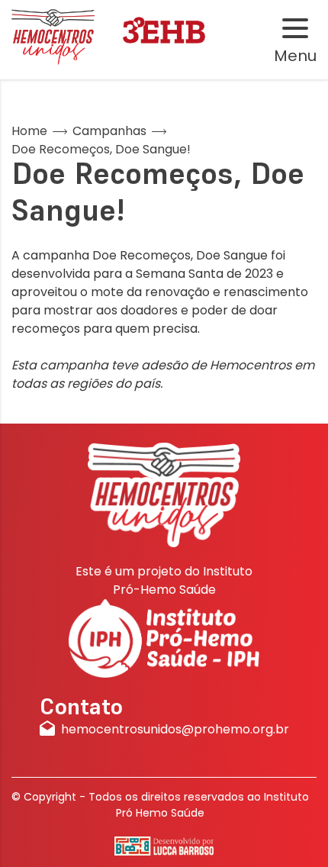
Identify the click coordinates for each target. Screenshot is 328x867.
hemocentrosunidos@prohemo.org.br (175, 729)
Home (29, 131)
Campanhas (109, 131)
